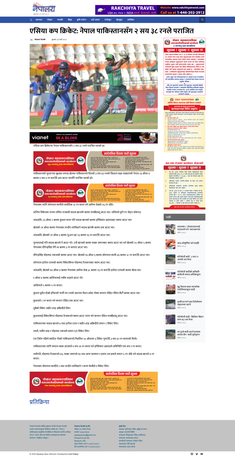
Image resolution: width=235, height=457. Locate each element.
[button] (202, 20)
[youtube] (201, 454)
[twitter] (197, 454)
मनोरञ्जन (108, 20)
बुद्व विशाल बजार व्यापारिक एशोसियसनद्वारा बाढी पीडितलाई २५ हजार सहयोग (188, 289)
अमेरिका (130, 20)
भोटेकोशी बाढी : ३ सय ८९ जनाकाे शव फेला (187, 258)
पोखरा (49, 20)
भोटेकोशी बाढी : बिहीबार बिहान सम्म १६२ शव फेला (190, 318)
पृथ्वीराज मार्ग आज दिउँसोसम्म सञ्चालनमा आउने (189, 303)
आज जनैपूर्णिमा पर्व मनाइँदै (188, 243)
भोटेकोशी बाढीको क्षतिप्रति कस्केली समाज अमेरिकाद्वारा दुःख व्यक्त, (189, 274)
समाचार (39, 20)
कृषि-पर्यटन (81, 20)
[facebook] (192, 454)
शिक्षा (70, 20)
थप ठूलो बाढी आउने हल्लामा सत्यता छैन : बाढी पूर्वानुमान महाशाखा (188, 334)
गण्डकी (60, 20)
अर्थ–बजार (95, 20)
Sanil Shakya (73, 454)
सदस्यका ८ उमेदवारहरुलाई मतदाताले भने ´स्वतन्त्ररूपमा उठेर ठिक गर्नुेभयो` (188, 229)
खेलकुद (119, 20)
